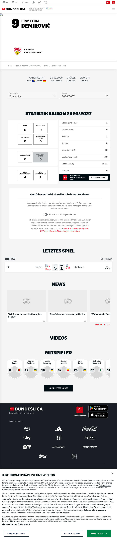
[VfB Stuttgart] (17, 50)
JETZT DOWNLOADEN (98, 178)
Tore (47, 65)
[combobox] (32, 96)
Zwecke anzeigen (16, 533)
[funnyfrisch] (74, 456)
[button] (113, 9)
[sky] (27, 438)
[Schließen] (112, 473)
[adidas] (58, 428)
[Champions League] (39, 2)
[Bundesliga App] (108, 2)
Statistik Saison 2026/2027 (25, 65)
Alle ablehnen (72, 533)
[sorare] (90, 447)
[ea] (27, 447)
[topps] (43, 456)
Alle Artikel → (102, 324)
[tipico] (90, 438)
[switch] (45, 214)
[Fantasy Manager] (113, 2)
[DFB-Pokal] (33, 2)
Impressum (101, 510)
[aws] (27, 429)
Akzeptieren (96, 533)
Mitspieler (59, 65)
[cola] (90, 428)
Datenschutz (89, 510)
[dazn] (58, 438)
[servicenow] (58, 447)
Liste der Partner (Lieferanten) (16, 524)
